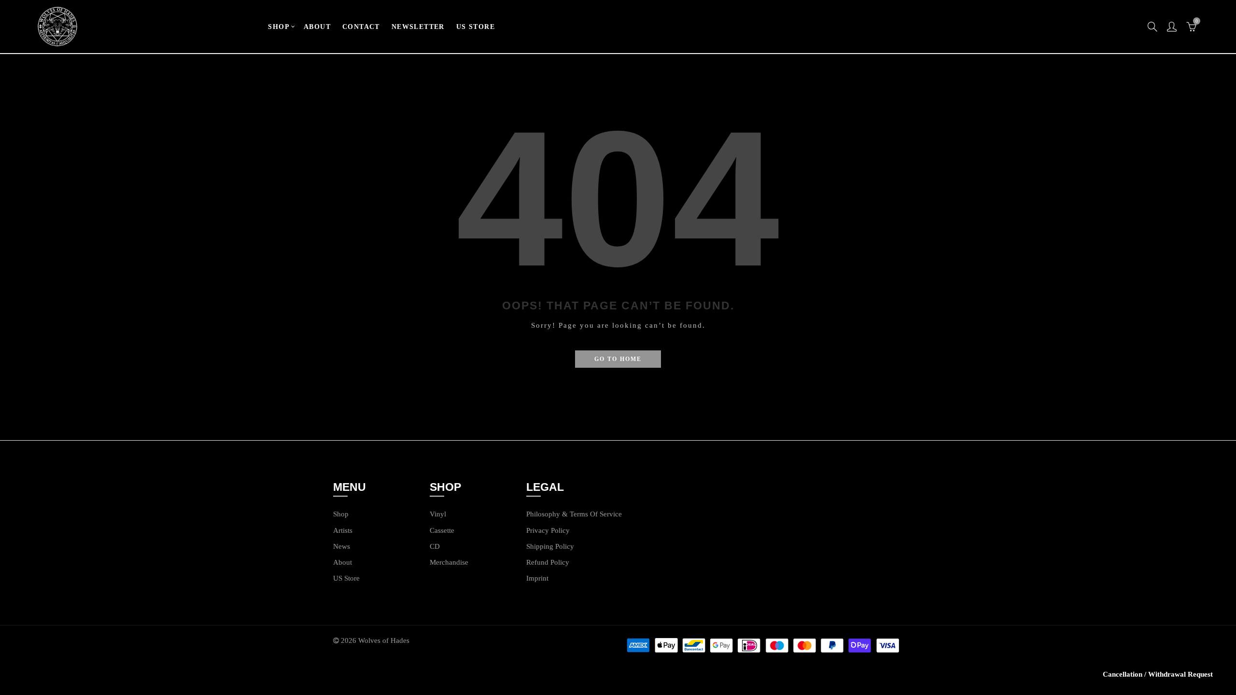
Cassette (442, 530)
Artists (342, 530)
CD (435, 546)
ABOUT (317, 26)
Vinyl (438, 514)
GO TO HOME (618, 359)
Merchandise (449, 562)
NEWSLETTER (418, 26)
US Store (346, 578)
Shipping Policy (550, 546)
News (341, 546)
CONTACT (361, 26)
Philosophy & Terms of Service (574, 514)
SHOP (279, 26)
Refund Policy (547, 562)
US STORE (475, 26)
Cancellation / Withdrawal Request (1158, 674)
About (342, 562)
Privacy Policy (548, 530)
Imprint (537, 578)
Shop (341, 514)
